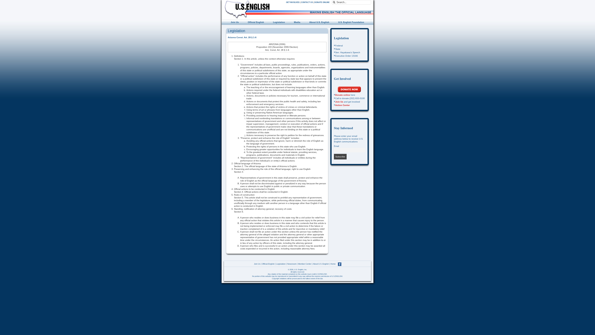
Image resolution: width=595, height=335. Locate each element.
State (337, 49)
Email (336, 146)
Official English (268, 264)
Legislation (341, 38)
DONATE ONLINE (322, 2)
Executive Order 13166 (346, 56)
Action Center (342, 105)
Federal (339, 45)
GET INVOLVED (293, 2)
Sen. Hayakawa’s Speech (347, 52)
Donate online (342, 95)
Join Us (339, 101)
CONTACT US (307, 2)
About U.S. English (321, 264)
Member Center (304, 264)
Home (333, 264)
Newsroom (291, 264)
